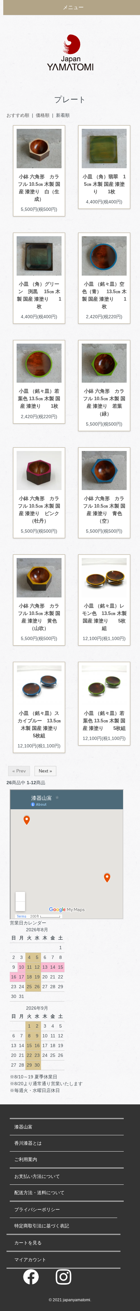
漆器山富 (23, 1126)
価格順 (42, 115)
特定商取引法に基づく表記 (41, 1225)
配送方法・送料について (39, 1192)
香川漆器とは (28, 1143)
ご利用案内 (25, 1159)
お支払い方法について (37, 1176)
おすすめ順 (18, 115)
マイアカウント (30, 1259)
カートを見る (28, 1242)
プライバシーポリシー (37, 1209)
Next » (45, 770)
